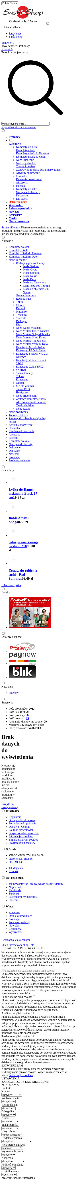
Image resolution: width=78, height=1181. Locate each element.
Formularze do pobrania (22, 823)
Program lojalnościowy (22, 842)
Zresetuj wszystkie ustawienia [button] (18, 1177)
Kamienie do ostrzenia (29, 179)
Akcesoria (22, 182)
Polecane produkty (19, 922)
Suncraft (21, 318)
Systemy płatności (11, 636)
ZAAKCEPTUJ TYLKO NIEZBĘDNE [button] (25, 1081)
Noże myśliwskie (26, 163)
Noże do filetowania (34, 282)
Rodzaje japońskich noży (30, 263)
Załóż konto (15, 36)
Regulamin (15, 816)
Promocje (14, 457)
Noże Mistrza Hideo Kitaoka (32, 330)
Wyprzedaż (15, 932)
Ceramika (21, 176)
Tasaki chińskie (25, 405)
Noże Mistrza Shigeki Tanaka (33, 334)
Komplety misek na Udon (31, 156)
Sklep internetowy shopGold (17, 944)
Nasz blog (7, 686)
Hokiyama (22, 392)
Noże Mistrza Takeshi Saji (31, 340)
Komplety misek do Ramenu (32, 153)
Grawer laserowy (26, 295)
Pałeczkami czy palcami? (23, 896)
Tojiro (19, 301)
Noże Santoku (31, 272)
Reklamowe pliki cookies (15, 1036)
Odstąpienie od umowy (22, 820)
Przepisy (14, 692)
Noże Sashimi (31, 266)
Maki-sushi (15, 890)
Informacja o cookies (21, 836)
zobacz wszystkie (11, 585)
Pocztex (6, 592)
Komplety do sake (26, 189)
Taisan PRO (23, 389)
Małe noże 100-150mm (36, 285)
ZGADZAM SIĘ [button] (11, 1084)
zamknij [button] (6, 1088)
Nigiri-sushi (15, 887)
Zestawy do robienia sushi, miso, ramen (38, 169)
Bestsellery (7, 470)
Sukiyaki (14, 893)
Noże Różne (23, 408)
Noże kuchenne (25, 159)
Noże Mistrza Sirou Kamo (31, 337)
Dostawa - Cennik (19, 826)
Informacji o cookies (21, 1075)
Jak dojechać (16, 868)
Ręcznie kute (23, 298)
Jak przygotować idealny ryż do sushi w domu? (36, 883)
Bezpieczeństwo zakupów (24, 833)
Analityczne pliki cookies (15, 1013)
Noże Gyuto (30, 269)
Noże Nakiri (30, 276)
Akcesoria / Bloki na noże (31, 402)
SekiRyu (21, 369)
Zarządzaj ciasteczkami (16, 939)
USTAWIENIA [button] (10, 1078)
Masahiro (21, 311)
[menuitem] (39, 137)
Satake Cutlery (24, 373)
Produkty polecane (19, 460)
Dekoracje (22, 195)
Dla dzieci (22, 198)
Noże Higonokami (26, 395)
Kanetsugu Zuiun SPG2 (30, 366)
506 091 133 (16, 861)
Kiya (19, 324)
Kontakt (13, 871)
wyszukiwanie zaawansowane (18, 127)
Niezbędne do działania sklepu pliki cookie (29, 970)
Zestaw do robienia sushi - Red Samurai (23, 574)
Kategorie (7, 240)
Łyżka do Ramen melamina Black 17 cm (23, 493)
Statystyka (7, 702)
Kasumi (20, 308)
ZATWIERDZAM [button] (12, 1065)
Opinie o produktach (20, 915)
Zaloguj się (15, 33)
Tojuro (20, 376)
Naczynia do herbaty (28, 192)
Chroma (20, 305)
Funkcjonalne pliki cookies (16, 996)
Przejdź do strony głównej (10, 805)
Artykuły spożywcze (28, 172)
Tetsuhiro (21, 314)
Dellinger (21, 321)
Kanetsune (22, 379)
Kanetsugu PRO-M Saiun (31, 350)
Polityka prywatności (21, 829)
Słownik (13, 900)
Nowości (14, 453)
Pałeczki (21, 185)
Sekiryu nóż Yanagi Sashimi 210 (23, 544)
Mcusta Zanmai (25, 385)
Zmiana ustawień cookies (23, 839)
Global (20, 382)
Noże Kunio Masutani (28, 327)
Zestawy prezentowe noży (31, 398)
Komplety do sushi (27, 146)
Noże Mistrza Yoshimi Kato (32, 343)
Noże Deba (29, 279)
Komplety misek (25, 150)
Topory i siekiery (25, 166)
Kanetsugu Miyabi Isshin (30, 347)
